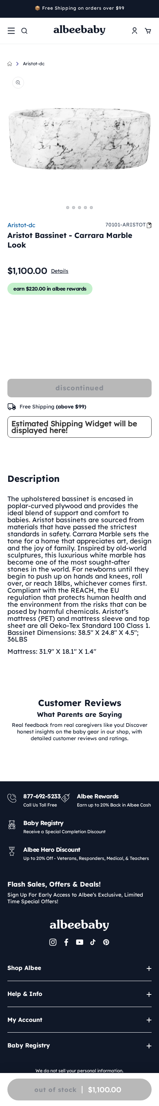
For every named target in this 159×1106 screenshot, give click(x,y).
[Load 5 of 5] (91, 207)
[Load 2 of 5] (74, 207)
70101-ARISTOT (125, 224)
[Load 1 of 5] (68, 207)
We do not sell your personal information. (79, 1070)
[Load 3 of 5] (79, 207)
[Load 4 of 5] (85, 207)
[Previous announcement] (10, 9)
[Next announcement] (149, 9)
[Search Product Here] (24, 30)
